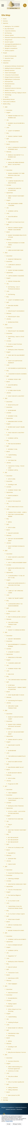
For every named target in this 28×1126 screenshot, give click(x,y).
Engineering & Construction (12, 79)
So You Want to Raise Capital (16, 914)
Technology (8, 95)
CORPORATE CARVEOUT (14, 264)
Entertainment (9, 81)
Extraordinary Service (9, 99)
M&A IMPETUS (11, 853)
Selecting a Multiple (13, 878)
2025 (6, 167)
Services (5, 21)
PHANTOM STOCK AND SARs (15, 819)
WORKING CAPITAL (13, 211)
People (5, 53)
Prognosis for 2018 (13, 784)
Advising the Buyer (13, 1022)
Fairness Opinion (9, 35)
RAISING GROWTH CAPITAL (15, 739)
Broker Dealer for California (15, 1028)
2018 (6, 710)
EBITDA (10, 522)
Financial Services (9, 84)
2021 (6, 472)
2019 (6, 632)
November (9, 110)
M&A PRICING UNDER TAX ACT (16, 767)
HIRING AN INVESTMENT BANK (15, 250)
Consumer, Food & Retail (11, 75)
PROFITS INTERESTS (13, 495)
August (8, 112)
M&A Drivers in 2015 (13, 978)
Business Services (9, 70)
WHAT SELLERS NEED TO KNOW (16, 695)
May (7, 133)
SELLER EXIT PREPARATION (14, 259)
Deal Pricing (11, 1035)
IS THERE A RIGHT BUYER (14, 390)
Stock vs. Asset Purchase (15, 344)
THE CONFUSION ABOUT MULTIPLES (17, 679)
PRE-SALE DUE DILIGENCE (14, 443)
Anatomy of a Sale (13, 1071)
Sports (6, 97)
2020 (6, 550)
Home (4, 19)
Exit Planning (8, 33)
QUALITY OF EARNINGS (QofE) (16, 300)
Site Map (5, 1100)
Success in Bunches (13, 1061)
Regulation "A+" (12, 956)
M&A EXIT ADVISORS (13, 533)
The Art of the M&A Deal (14, 889)
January (8, 159)
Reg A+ (10, 824)
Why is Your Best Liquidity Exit (16, 1082)
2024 (6, 252)
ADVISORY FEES (12, 858)
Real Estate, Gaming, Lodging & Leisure (15, 92)
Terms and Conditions (9, 101)
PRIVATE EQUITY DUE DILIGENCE (16, 311)
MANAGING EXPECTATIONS (15, 421)
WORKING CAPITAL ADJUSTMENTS (17, 939)
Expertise (5, 23)
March (8, 144)
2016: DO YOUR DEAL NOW (15, 925)
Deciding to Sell (12, 484)
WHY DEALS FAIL (12, 460)
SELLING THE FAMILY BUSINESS (15, 270)
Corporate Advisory (10, 31)
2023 (6, 324)
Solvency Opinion (9, 50)
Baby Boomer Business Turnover (17, 1052)
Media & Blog (6, 104)
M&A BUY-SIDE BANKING (14, 639)
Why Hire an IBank (13, 1076)
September (9, 192)
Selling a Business (13, 1087)
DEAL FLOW (11, 674)
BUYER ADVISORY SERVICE (15, 773)
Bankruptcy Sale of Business (16, 349)
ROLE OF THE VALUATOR (14, 501)
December (9, 170)
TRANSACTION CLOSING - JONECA (17, 512)
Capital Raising (12, 455)
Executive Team (9, 58)
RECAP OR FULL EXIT (13, 405)
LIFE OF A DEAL (11, 479)
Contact (5, 1098)
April (7, 138)
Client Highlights (12, 793)
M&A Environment (13, 992)
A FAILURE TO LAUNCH (14, 652)
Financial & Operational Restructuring (15, 37)
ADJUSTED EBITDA (12, 216)
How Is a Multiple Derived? (15, 945)
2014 (6, 986)
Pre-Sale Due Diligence (14, 895)
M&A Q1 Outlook (12, 967)
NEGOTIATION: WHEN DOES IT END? (17, 884)
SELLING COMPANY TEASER (15, 136)
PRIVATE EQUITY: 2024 (14, 316)
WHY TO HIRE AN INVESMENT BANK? (17, 562)
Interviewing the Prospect (15, 700)
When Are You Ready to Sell (15, 847)
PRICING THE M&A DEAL (14, 281)
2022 (6, 398)
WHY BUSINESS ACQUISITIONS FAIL (17, 368)
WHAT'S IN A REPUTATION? (15, 761)
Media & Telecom (9, 90)
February (8, 152)
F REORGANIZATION (13, 142)
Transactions (6, 60)
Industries (5, 63)
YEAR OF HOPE (12, 864)
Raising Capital (12, 1003)
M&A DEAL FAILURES (13, 305)
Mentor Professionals (10, 56)
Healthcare (8, 86)
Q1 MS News (11, 685)
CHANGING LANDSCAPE (14, 663)
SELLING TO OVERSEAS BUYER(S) (16, 630)
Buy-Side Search (9, 28)
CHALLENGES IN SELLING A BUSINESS (17, 374)
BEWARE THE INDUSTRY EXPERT (16, 930)
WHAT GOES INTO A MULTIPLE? (16, 396)
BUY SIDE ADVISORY (13, 837)
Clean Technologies (10, 72)
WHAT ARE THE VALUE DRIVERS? (16, 355)
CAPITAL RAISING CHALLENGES (16, 276)
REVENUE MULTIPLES (13, 322)
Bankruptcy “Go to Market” (12, 26)
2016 (6, 866)
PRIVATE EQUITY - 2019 (14, 611)
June (7, 127)
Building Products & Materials (13, 68)
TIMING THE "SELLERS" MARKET (16, 598)
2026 (6, 107)
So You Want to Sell (13, 901)
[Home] (13, 5)
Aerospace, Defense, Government (14, 66)
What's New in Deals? (14, 919)
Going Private (8, 39)
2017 (6, 786)
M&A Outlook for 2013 (14, 1095)
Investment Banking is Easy (15, 873)
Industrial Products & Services (13, 88)
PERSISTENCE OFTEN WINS (15, 657)
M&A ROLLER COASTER (14, 745)
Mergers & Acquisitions (11, 48)
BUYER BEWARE (12, 410)
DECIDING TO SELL (12, 416)
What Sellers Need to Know (15, 506)
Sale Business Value (13, 1033)
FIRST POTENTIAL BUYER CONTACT (17, 617)
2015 (6, 933)
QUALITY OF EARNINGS (14, 130)
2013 (6, 1054)
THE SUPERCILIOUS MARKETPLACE (17, 756)
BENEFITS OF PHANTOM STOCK (16, 222)
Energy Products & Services (12, 77)
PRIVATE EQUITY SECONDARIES (16, 331)
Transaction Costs (13, 972)
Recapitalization (12, 998)
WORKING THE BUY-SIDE (14, 379)
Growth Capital (9, 42)
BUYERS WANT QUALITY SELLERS (16, 427)
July (7, 120)
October (8, 185)
